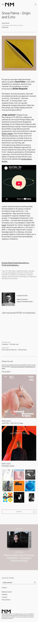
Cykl (3, 25)
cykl (6, 273)
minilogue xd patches (7, 618)
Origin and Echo (15, 276)
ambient (13, 271)
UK (28, 276)
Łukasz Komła (5, 23)
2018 (9, 271)
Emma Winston (6, 274)
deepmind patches (6, 617)
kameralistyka (21, 274)
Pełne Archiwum (6, 599)
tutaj (4, 225)
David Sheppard (12, 273)
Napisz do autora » (22, 299)
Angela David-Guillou (21, 271)
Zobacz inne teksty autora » (25, 301)
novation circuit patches (26, 615)
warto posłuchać (13, 278)
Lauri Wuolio (29, 274)
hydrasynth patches (28, 617)
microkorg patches (14, 615)
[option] (19, 548)
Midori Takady (7, 133)
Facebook (4, 597)
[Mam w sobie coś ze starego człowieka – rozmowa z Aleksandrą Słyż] (19, 539)
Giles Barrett (13, 274)
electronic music (28, 273)
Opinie (11, 25)
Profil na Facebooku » (10, 265)
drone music (20, 273)
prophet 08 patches (17, 617)
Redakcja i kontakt (7, 592)
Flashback (4, 594)
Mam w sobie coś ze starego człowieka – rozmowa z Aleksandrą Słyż (19, 557)
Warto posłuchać (18, 25)
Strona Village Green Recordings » (15, 263)
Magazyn (7, 25)
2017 (6, 271)
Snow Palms (23, 276)
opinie (8, 276)
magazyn (4, 276)
